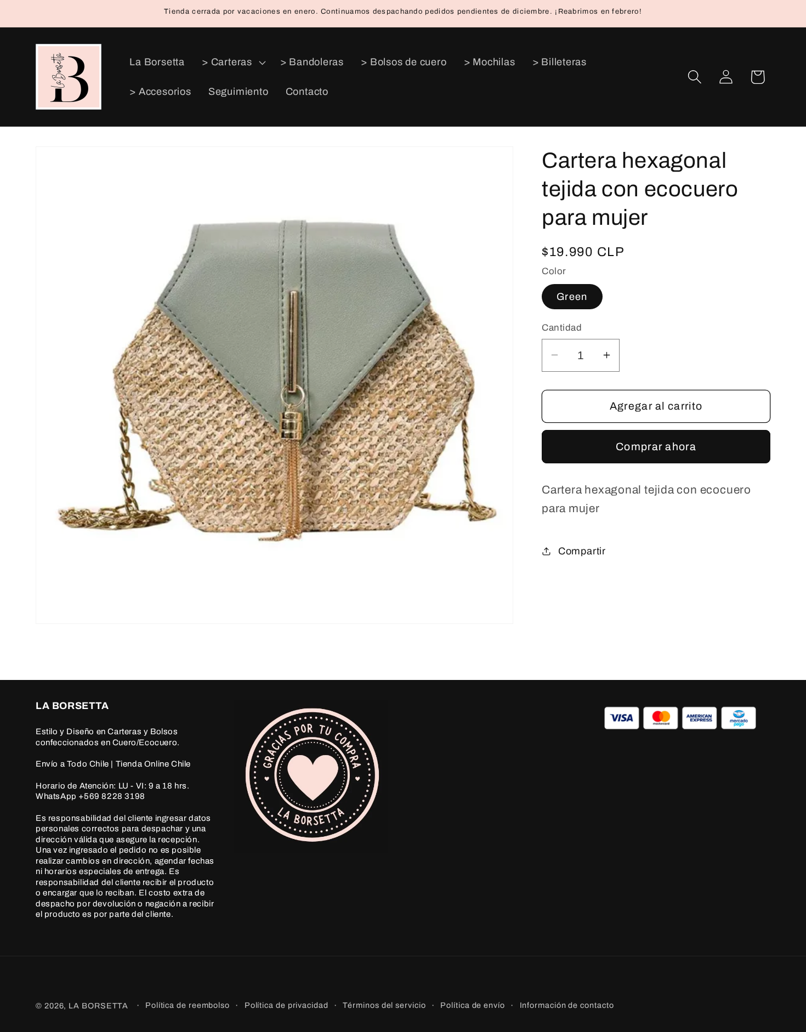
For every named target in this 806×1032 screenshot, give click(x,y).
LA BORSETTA (98, 1005)
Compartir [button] (582, 550)
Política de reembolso (187, 1005)
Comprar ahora (656, 446)
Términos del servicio (384, 1005)
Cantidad (562, 327)
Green (572, 296)
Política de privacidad (286, 1005)
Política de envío (472, 1005)
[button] (233, 62)
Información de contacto (567, 1005)
